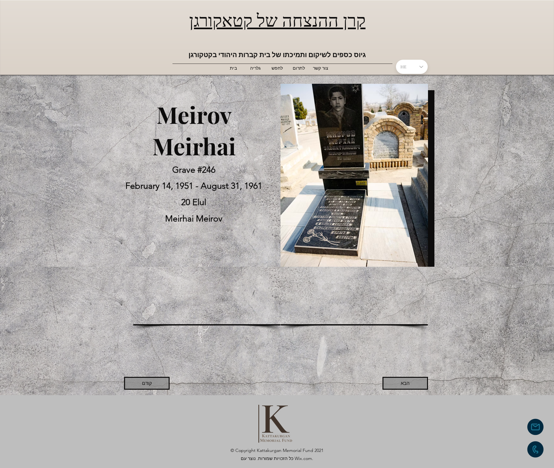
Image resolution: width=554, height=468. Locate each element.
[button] (207, 324)
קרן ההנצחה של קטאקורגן (277, 19)
